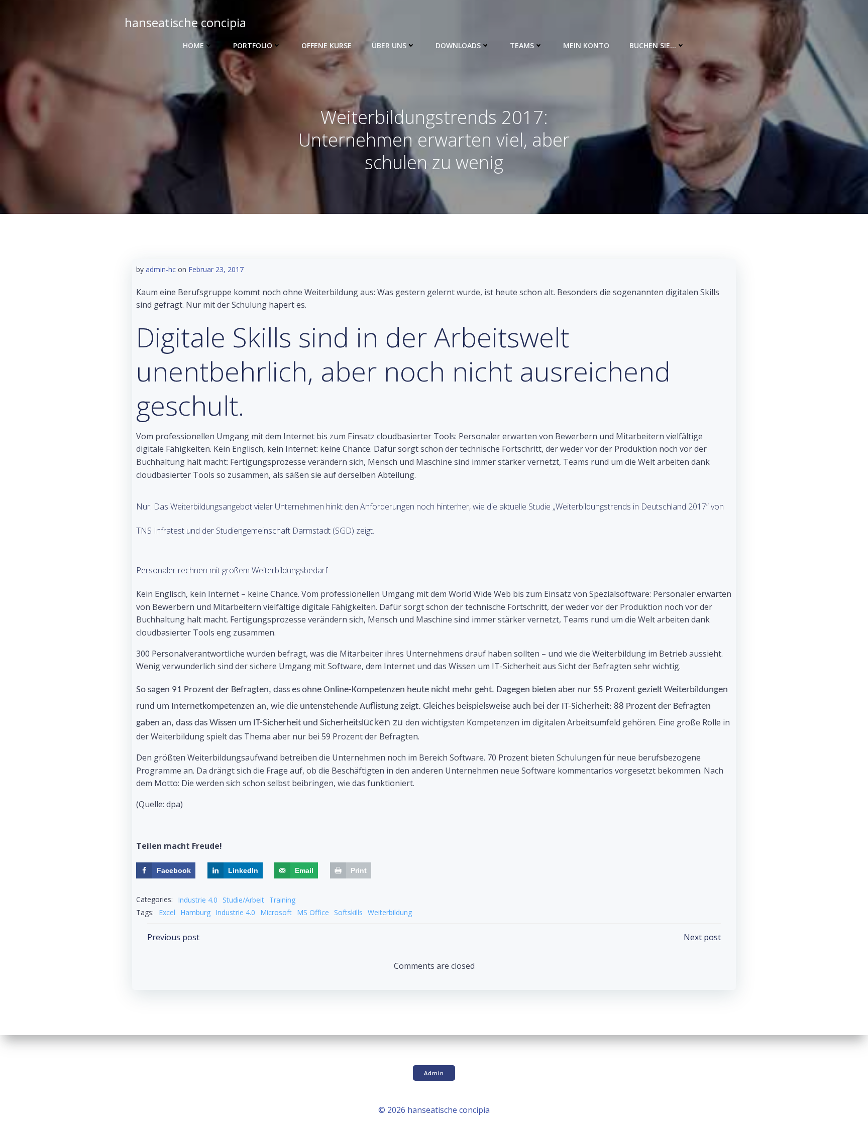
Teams (522, 45)
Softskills (348, 912)
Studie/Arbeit (243, 900)
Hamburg (195, 912)
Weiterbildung (390, 912)
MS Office (313, 912)
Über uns (389, 45)
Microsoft (276, 912)
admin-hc (161, 269)
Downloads (458, 45)
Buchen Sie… (652, 45)
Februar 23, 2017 (216, 269)
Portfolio (252, 45)
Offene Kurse (326, 45)
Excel (167, 912)
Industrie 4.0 (198, 900)
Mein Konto (586, 45)
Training (282, 900)
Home (193, 45)
